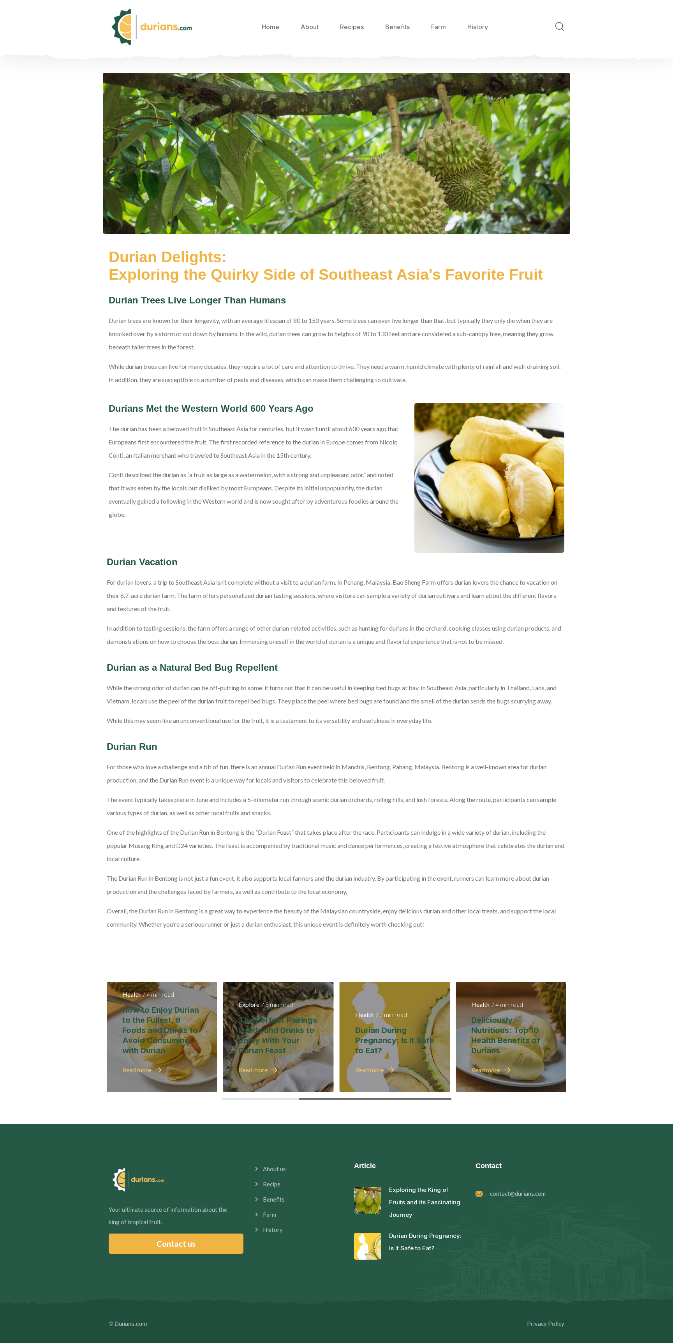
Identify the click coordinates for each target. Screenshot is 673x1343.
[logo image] (151, 26)
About (310, 27)
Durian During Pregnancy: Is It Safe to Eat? (394, 1040)
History (477, 27)
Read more (136, 1069)
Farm (438, 27)
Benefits (397, 27)
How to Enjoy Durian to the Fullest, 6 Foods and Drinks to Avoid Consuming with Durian (160, 1030)
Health (131, 994)
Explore (249, 1004)
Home (270, 27)
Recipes (352, 27)
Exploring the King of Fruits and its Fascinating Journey (424, 1202)
